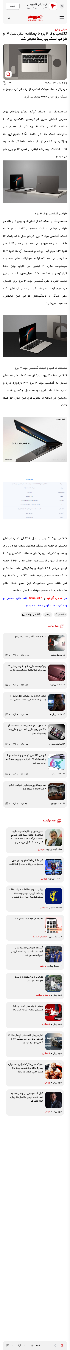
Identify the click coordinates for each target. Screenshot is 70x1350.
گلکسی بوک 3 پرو (31, 614)
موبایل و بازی (61, 29)
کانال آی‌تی (54, 598)
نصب (12, 6)
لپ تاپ (48, 614)
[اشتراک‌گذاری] (55, 1345)
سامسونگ (60, 614)
